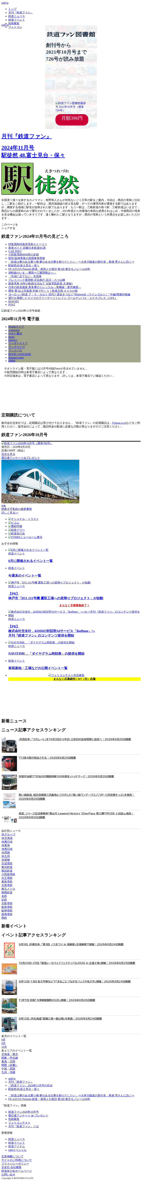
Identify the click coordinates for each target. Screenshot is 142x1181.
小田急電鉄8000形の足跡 (23, 254)
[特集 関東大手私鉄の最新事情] (40, 502)
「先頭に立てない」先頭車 (25, 276)
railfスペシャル (17, 1150)
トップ (12, 8)
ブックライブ (16, 346)
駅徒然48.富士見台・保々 (23, 1089)
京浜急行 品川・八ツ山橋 (36, 279)
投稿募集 (13, 23)
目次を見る (8, 454)
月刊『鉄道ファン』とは (23, 1126)
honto (11, 336)
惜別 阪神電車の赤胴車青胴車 (26, 258)
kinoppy (12, 340)
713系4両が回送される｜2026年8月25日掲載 (47, 757)
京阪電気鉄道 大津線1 (40, 283)
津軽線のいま (32, 272)
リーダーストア (18, 343)
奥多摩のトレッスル (44, 287)
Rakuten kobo (16, 357)
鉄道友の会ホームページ (16, 1170)
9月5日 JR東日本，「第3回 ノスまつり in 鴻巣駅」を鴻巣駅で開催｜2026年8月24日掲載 (71, 944)
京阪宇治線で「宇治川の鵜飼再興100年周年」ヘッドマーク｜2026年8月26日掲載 (66, 776)
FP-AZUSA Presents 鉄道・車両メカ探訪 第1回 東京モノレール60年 (49, 1099)
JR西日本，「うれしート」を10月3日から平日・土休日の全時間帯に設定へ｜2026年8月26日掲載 (75, 739)
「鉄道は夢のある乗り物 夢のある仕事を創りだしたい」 (71, 261)
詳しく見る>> (9, 512)
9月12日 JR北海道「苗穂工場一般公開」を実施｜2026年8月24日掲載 (60, 1018)
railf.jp (4, 2)
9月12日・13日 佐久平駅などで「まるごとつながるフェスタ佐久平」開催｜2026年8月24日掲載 (75, 981)
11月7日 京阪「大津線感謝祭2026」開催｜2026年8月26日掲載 (57, 1000)
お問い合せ (8, 1174)
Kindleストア (16, 326)
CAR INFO (14, 251)
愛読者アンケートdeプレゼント (20, 457)
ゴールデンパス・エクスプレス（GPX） (62, 298)
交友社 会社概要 (11, 1167)
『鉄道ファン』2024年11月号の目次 (30, 1085)
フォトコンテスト (19, 1122)
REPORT (13, 301)
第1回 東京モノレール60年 (49, 269)
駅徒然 (23, 265)
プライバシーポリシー (15, 1163)
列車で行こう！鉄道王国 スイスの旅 (43, 290)
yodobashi (14, 330)
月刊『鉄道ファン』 (20, 12)
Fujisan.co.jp (119, 422)
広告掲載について (12, 1156)
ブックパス (15, 350)
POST (11, 304)
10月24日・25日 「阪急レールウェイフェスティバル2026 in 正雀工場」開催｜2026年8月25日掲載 (77, 963)
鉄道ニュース (16, 16)
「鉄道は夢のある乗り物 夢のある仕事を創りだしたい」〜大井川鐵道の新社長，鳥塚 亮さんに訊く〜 (71, 1095)
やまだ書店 (15, 333)
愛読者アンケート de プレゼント (28, 1115)
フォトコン (15, 27)
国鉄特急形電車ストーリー (27, 244)
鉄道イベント (16, 19)
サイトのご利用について (16, 1160)
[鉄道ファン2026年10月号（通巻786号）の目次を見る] (27, 443)
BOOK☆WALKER (19, 354)
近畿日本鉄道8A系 (27, 247)
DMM (11, 360)
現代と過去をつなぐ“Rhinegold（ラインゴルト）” (69, 294)
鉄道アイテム (16, 1146)
